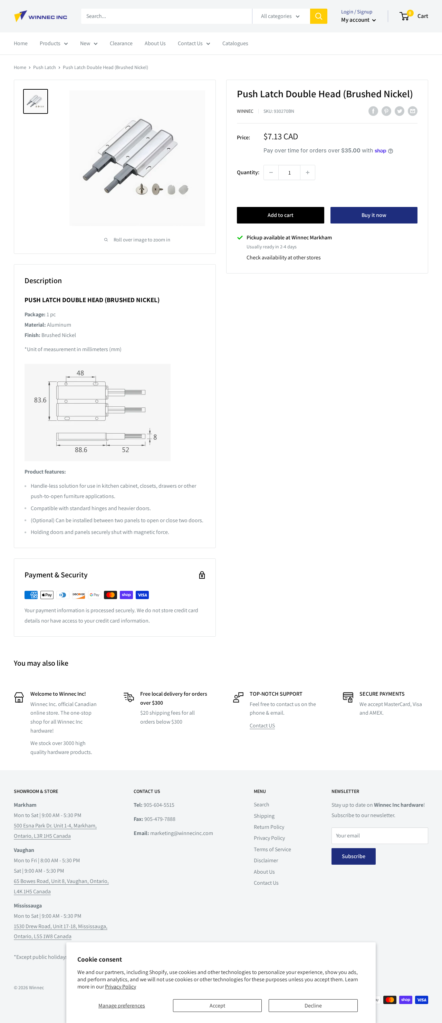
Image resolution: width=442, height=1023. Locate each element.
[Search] (318, 16)
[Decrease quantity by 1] (271, 172)
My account (356, 19)
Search (261, 804)
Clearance (121, 43)
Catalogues (235, 43)
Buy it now (374, 215)
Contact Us (190, 43)
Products (50, 43)
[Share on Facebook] (373, 111)
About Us (155, 43)
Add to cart (281, 215)
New (85, 43)
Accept (217, 1005)
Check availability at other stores (284, 257)
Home (21, 43)
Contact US (262, 725)
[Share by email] (412, 111)
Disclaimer (266, 860)
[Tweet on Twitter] (399, 111)
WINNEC (245, 111)
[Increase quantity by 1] (307, 172)
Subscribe (353, 856)
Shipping (264, 816)
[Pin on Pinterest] (386, 111)
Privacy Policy (120, 986)
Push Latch (44, 67)
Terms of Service (272, 849)
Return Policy (269, 827)
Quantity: (248, 172)
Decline (313, 1005)
